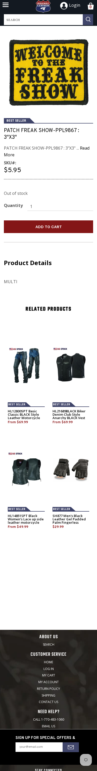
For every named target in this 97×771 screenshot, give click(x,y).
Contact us (48, 702)
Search (48, 644)
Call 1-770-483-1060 (48, 719)
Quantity (13, 205)
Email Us (48, 726)
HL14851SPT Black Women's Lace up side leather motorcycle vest (26, 521)
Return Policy (48, 689)
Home (48, 662)
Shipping (48, 695)
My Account (48, 682)
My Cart (48, 675)
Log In (48, 669)
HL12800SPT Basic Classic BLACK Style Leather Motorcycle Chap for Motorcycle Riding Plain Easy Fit (24, 418)
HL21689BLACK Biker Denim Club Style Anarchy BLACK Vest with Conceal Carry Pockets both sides (69, 418)
